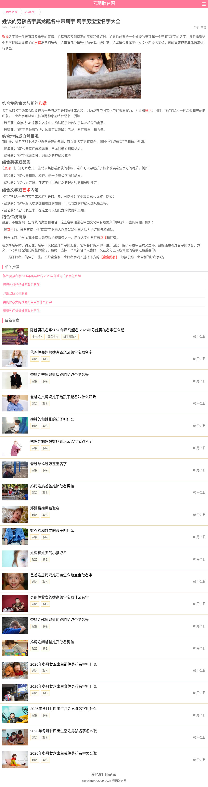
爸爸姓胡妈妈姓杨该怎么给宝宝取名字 (61, 442)
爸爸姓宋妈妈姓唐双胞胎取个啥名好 (59, 375)
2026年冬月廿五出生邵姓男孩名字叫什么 (63, 664)
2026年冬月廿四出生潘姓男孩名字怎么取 (63, 731)
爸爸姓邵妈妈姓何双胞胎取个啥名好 (59, 620)
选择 (5, 37)
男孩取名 (30, 12)
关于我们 (97, 774)
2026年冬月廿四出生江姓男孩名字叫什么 (63, 709)
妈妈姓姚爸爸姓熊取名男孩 (21, 284)
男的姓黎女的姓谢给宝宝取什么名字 (27, 302)
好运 (148, 110)
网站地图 (111, 774)
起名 (8, 168)
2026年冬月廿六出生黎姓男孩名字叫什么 (63, 686)
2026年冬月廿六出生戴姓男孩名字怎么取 (63, 753)
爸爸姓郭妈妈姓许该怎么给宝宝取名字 (61, 352)
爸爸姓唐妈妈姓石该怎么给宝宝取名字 (61, 575)
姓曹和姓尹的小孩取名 (48, 553)
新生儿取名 (70, 336)
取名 (45, 359)
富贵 (10, 229)
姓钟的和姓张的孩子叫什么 (52, 419)
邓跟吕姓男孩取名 (15, 293)
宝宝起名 (37, 336)
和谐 (43, 103)
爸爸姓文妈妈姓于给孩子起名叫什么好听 (63, 397)
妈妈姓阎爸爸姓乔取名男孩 (21, 311)
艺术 (26, 190)
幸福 (103, 238)
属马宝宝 (53, 336)
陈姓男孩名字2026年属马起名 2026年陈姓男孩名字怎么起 (42, 276)
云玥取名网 (10, 12)
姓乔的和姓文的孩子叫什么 (52, 531)
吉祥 (38, 43)
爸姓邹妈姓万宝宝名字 (48, 464)
